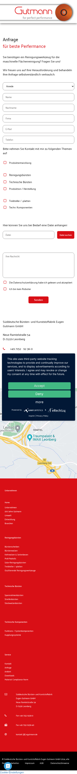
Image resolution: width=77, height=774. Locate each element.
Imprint (32, 416)
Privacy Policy (42, 416)
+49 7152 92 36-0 (21, 348)
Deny (39, 394)
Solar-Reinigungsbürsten (15, 562)
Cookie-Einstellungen (12, 772)
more (39, 402)
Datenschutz (20, 282)
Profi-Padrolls (10, 558)
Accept (39, 386)
